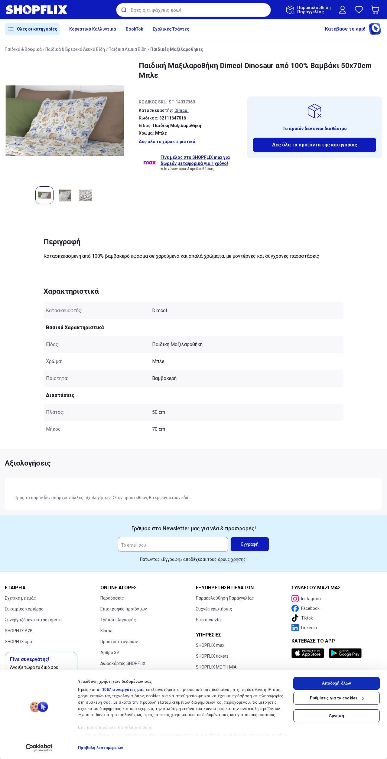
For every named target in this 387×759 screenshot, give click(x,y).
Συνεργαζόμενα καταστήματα (33, 619)
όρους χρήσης (232, 559)
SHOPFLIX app (18, 641)
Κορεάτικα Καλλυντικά (92, 29)
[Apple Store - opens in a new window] (309, 653)
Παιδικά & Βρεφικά (23, 49)
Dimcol (181, 110)
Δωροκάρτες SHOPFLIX (122, 663)
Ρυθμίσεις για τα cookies (333, 698)
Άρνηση (336, 715)
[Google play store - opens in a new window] (345, 653)
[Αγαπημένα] (358, 9)
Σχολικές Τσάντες (171, 29)
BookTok (134, 29)
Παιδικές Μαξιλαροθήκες (176, 49)
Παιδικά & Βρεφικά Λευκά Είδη (75, 49)
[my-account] (342, 9)
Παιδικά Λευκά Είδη (128, 49)
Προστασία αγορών (119, 641)
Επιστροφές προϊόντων (123, 609)
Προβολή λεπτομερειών (100, 747)
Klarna (106, 630)
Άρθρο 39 (109, 652)
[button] (376, 9)
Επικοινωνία (208, 619)
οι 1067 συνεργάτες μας (121, 689)
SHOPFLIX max (210, 645)
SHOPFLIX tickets (212, 656)
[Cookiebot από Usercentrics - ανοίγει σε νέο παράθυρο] (39, 748)
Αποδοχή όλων (336, 683)
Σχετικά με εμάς (20, 598)
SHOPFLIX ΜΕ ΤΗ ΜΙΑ (216, 667)
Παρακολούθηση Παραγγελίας (225, 598)
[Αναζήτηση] (123, 10)
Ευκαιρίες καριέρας (24, 609)
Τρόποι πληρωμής (118, 619)
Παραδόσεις (112, 598)
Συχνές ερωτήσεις (214, 609)
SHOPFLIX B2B (19, 630)
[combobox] (193, 10)
